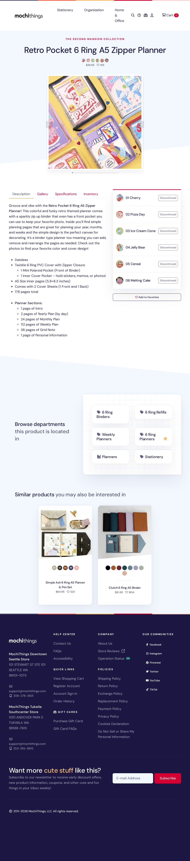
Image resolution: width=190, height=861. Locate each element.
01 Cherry (133, 198)
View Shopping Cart (68, 678)
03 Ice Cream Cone (140, 231)
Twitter (155, 671)
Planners (109, 456)
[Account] (152, 15)
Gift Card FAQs (65, 728)
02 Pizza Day (135, 214)
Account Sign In (65, 693)
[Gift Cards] (145, 15)
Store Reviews (109, 651)
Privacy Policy (108, 716)
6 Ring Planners (148, 436)
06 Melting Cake (138, 280)
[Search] (133, 15)
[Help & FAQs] (139, 15)
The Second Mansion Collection (95, 39)
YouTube (156, 680)
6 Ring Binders (104, 414)
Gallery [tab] (42, 194)
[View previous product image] (49, 124)
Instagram (157, 653)
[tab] (72, 172)
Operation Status (111, 658)
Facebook (157, 644)
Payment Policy (109, 709)
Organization (94, 10)
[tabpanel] (58, 270)
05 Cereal (133, 264)
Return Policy (108, 686)
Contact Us (62, 643)
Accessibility (63, 658)
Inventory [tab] (91, 194)
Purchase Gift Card (68, 721)
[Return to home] (29, 15)
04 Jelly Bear (135, 247)
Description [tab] (21, 194)
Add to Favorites (148, 297)
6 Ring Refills (155, 412)
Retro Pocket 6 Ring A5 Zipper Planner (95, 50)
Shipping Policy (109, 678)
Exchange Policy (110, 693)
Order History (64, 701)
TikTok (154, 689)
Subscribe (170, 778)
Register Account (66, 686)
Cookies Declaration (113, 724)
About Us (105, 643)
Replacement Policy (113, 701)
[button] (95, 122)
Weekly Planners (105, 436)
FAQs (57, 651)
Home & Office (119, 15)
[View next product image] (140, 124)
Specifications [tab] (66, 194)
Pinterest (156, 662)
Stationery (65, 10)
